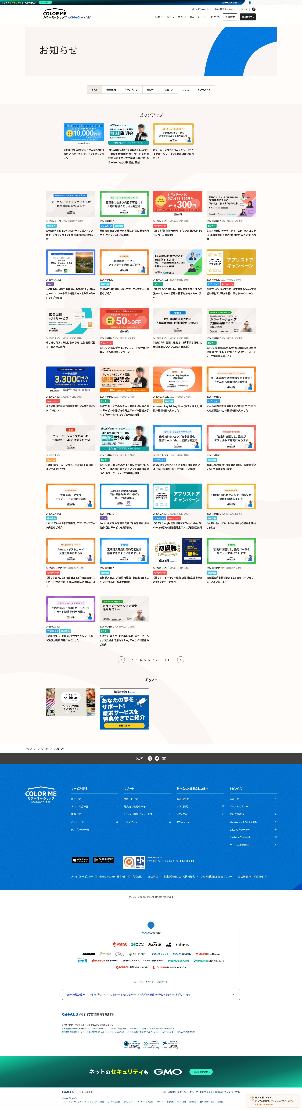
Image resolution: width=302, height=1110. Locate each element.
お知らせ (243, 9)
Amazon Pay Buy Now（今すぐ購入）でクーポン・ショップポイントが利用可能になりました (70, 235)
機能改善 (111, 89)
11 (173, 659)
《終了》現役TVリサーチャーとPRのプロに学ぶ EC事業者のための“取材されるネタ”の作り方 (231, 235)
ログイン (215, 17)
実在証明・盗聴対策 (69, 1032)
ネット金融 (181, 1102)
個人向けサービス (207, 1102)
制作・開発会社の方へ (225, 9)
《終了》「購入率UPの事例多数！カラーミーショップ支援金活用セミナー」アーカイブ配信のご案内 (124, 640)
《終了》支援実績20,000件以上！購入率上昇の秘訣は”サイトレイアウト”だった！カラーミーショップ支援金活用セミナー (231, 352)
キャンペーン (131, 89)
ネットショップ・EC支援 (94, 1102)
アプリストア (204, 89)
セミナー (151, 89)
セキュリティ (128, 1102)
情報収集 (170, 1102)
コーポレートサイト (144, 981)
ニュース (169, 89)
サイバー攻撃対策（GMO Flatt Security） (143, 1032)
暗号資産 (192, 1102)
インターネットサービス (71, 1102)
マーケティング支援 (145, 1102)
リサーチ (159, 1102)
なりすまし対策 (167, 1032)
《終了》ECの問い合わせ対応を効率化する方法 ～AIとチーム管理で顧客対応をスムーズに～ (177, 293)
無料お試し (248, 17)
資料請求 (230, 17)
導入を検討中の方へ (201, 9)
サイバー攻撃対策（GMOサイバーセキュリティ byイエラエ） (102, 1032)
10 (167, 659)
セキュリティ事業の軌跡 (186, 1032)
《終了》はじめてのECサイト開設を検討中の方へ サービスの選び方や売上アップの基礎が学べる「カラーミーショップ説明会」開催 (124, 410)
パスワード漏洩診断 (118, 1028)
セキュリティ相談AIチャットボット (161, 1028)
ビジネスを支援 (114, 1102)
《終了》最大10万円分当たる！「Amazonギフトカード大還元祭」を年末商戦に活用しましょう (70, 582)
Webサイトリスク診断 (138, 1028)
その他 (220, 1102)
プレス (185, 89)
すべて (94, 89)
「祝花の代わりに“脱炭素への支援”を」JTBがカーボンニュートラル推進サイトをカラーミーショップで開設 (70, 293)
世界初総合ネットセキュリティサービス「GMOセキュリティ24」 (84, 1028)
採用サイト (162, 981)
